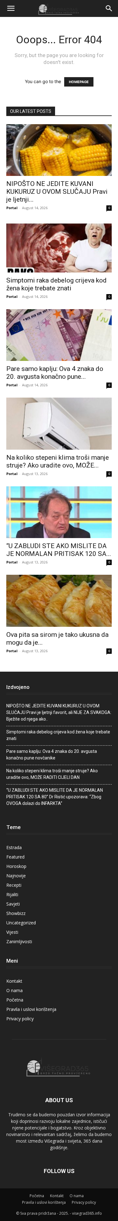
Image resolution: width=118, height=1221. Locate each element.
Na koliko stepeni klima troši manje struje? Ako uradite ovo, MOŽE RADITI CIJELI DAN (52, 774)
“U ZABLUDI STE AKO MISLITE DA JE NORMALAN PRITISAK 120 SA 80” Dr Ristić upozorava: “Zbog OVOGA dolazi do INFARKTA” (54, 797)
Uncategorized (21, 923)
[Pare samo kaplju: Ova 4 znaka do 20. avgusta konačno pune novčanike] (59, 335)
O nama (14, 990)
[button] (11, 8)
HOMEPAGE (79, 82)
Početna (14, 1000)
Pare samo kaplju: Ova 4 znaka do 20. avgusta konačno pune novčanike (51, 754)
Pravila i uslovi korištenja (31, 1009)
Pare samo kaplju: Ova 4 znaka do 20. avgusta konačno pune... (54, 372)
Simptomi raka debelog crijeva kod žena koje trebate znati (56, 284)
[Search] (109, 8)
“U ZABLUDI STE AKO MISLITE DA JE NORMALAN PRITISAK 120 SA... (58, 550)
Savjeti (13, 904)
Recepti (13, 885)
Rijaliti (12, 894)
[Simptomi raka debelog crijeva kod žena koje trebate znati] (59, 246)
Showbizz (15, 913)
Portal (12, 207)
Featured (15, 857)
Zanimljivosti (19, 941)
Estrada (14, 847)
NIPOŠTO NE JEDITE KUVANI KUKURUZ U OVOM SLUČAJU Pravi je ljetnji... (57, 191)
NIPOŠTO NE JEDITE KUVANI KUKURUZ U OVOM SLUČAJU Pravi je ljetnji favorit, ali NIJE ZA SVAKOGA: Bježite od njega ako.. (58, 712)
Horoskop (16, 866)
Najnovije (16, 876)
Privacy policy (20, 1019)
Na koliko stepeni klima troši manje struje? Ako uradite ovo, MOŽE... (57, 461)
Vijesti (12, 932)
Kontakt (14, 981)
